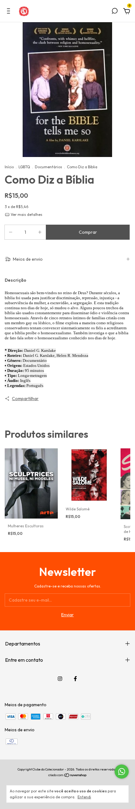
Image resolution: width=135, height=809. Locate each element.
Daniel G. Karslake (40, 350)
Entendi (84, 797)
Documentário (35, 360)
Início (9, 166)
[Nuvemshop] (67, 776)
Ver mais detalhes (26, 214)
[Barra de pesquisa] (115, 12)
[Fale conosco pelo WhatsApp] (122, 772)
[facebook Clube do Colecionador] (75, 678)
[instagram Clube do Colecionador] (59, 678)
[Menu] (9, 12)
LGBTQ (24, 166)
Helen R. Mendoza (72, 355)
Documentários (48, 166)
